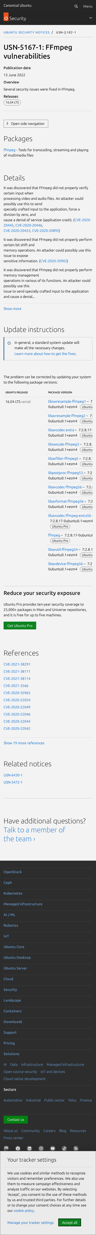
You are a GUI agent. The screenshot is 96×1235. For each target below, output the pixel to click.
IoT (6, 936)
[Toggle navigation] (90, 17)
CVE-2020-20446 (28, 225)
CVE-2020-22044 (17, 721)
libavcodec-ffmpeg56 (65, 487)
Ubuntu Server (15, 968)
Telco (72, 1100)
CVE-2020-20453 (17, 231)
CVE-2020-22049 (17, 707)
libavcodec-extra (61, 430)
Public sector (54, 1100)
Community (30, 1131)
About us (11, 1131)
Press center (13, 1138)
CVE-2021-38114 (17, 678)
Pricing (9, 1043)
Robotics (11, 925)
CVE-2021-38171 (17, 671)
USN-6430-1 (13, 775)
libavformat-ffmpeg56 (65, 501)
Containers (12, 1011)
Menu (87, 6)
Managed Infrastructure (65, 1064)
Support (10, 1032)
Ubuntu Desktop (17, 957)
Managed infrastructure (23, 904)
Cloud (8, 979)
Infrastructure (32, 1064)
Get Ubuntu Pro (19, 626)
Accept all (69, 1223)
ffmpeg (9, 150)
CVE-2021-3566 (16, 686)
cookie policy (24, 1210)
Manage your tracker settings (30, 1223)
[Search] (76, 6)
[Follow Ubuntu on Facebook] (18, 1149)
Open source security (20, 1072)
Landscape (12, 1000)
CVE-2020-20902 (53, 261)
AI (5, 1064)
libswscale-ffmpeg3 (63, 444)
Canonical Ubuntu (17, 5)
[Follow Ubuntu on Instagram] (42, 1149)
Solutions (11, 1054)
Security (10, 990)
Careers (49, 1131)
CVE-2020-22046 (17, 714)
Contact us (15, 1119)
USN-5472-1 (13, 782)
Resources (78, 1131)
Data (14, 1064)
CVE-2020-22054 (17, 700)
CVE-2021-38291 (17, 664)
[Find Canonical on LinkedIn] (30, 1149)
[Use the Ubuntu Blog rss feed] (76, 1149)
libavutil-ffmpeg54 (63, 549)
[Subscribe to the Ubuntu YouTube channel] (53, 1149)
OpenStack (13, 872)
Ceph (8, 882)
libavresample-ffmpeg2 (66, 416)
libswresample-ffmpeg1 (67, 401)
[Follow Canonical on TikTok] (65, 1149)
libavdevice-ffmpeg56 (65, 564)
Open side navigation (27, 124)
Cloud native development (25, 1079)
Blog (62, 1131)
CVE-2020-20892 (45, 231)
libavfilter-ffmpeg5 (63, 458)
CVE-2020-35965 (17, 693)
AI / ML (9, 915)
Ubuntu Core (14, 947)
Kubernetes (13, 893)
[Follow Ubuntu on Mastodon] (7, 1149)
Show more (12, 309)
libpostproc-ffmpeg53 (65, 473)
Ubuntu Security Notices (27, 32)
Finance (86, 1100)
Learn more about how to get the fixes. (46, 354)
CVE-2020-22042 (17, 728)
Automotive (13, 1100)
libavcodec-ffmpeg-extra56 (69, 515)
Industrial (33, 1100)
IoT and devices (53, 1072)
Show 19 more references (24, 743)
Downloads (13, 1022)
